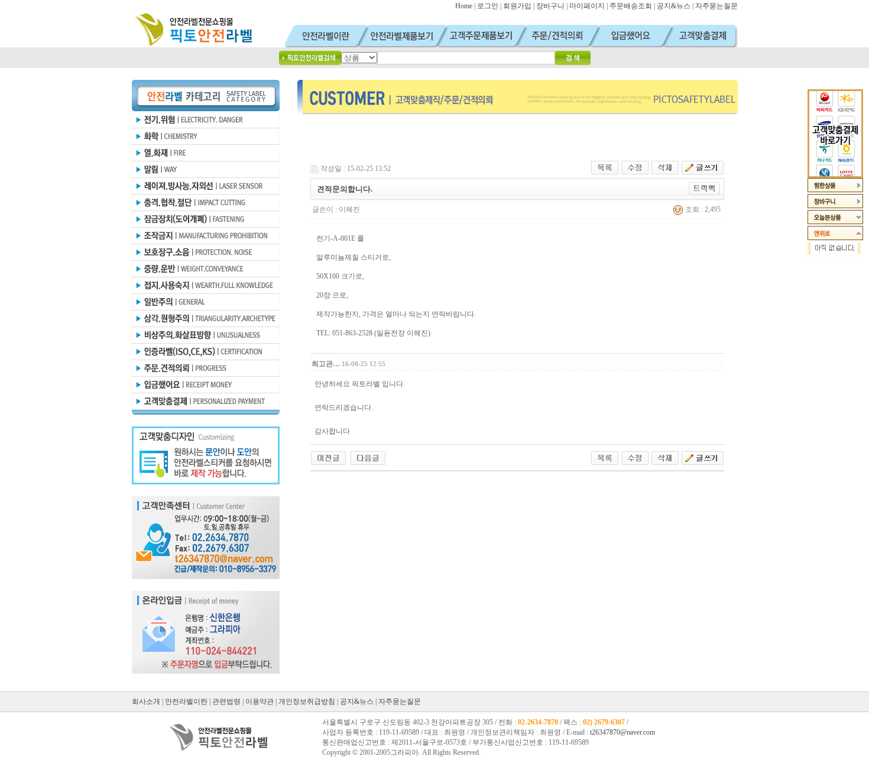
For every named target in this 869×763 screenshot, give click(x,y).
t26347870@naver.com (622, 732)
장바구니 (550, 6)
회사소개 (146, 701)
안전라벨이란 (186, 701)
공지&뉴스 (673, 6)
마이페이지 (587, 6)
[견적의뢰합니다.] (328, 457)
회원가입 (517, 6)
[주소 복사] (704, 188)
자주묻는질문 (716, 6)
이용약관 (259, 701)
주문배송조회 (630, 6)
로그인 (487, 6)
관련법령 (226, 701)
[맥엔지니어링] (368, 457)
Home (463, 6)
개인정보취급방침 (306, 701)
